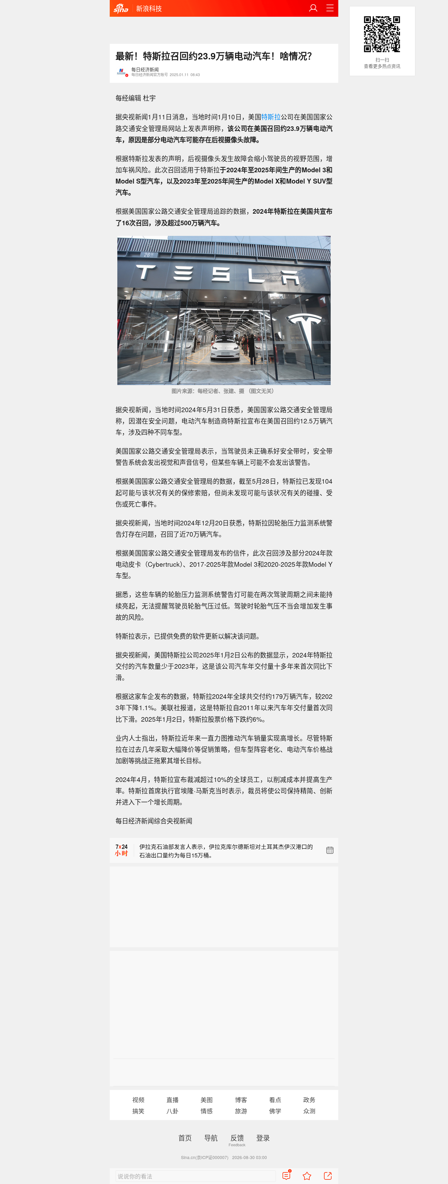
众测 (309, 1110)
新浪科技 (149, 8)
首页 (185, 1137)
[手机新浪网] (121, 8)
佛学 (275, 1110)
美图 (207, 1099)
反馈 (237, 1137)
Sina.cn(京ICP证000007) (205, 1157)
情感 (207, 1110)
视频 (138, 1099)
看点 (275, 1099)
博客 (241, 1099)
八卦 (172, 1110)
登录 (263, 1137)
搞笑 (138, 1110)
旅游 (241, 1110)
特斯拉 (271, 116)
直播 (172, 1099)
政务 (309, 1099)
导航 (211, 1137)
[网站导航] (330, 8)
